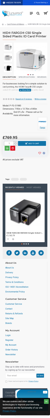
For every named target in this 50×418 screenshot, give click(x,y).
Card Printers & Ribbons (15, 24)
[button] (16, 59)
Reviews (41, 77)
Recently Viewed (14, 187)
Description (9, 77)
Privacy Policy (9, 411)
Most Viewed (34, 187)
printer (23, 179)
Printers (15, 179)
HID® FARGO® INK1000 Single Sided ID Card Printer (25, 233)
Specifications (27, 77)
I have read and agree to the (23, 381)
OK (46, 402)
